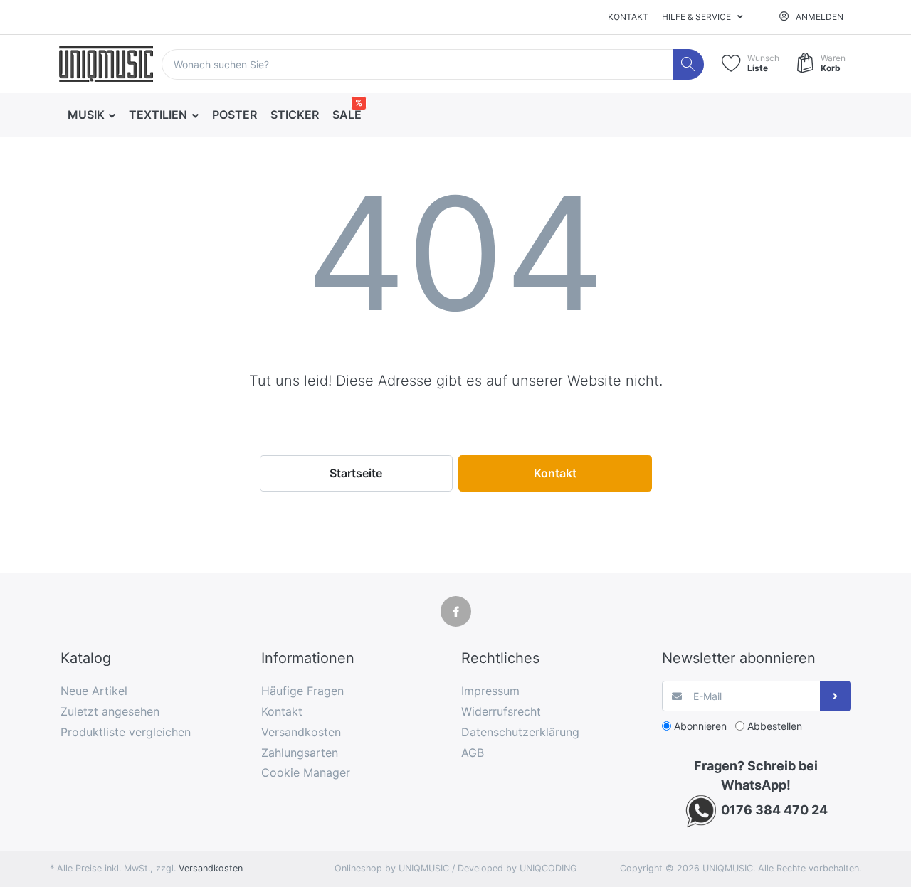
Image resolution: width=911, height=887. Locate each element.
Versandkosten (211, 868)
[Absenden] (835, 696)
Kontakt (628, 16)
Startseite (356, 473)
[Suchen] (688, 64)
